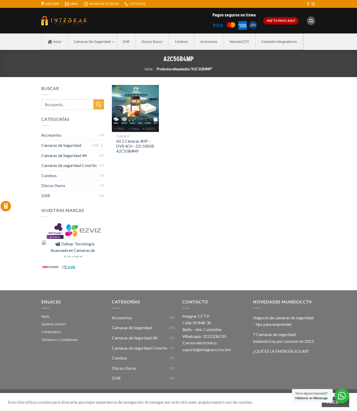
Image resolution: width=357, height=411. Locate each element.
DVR (45, 195)
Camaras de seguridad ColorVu (69, 165)
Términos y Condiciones (59, 340)
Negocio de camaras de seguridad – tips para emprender (283, 321)
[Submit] (99, 104)
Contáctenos (51, 332)
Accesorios (51, 134)
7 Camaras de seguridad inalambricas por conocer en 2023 (283, 338)
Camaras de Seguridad (61, 145)
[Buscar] (311, 20)
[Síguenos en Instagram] (313, 4)
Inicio (148, 69)
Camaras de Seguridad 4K (64, 155)
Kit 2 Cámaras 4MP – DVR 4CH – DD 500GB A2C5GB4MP (135, 146)
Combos (49, 175)
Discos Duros (53, 185)
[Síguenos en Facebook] (308, 4)
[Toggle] (102, 145)
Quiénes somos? (53, 324)
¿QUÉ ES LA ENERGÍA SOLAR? (281, 351)
